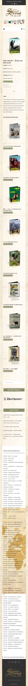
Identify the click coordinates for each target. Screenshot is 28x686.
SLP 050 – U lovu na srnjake (9, 580)
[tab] (14, 91)
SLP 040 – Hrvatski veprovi (9, 555)
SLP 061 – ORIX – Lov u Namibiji (10, 609)
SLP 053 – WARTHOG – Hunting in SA (12, 588)
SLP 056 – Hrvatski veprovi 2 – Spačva (12, 596)
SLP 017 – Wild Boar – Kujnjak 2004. (11, 497)
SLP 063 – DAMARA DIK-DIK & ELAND (12, 613)
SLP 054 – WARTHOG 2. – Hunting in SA (12, 590)
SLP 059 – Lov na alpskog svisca (10, 605)
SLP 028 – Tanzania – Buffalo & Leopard (12, 522)
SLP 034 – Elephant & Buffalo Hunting (12, 538)
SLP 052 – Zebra (7, 584)
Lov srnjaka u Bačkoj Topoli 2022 (11, 426)
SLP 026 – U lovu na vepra (9, 516)
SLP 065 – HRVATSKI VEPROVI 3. (11, 619)
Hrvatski (15, 1)
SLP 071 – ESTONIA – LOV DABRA (11, 638)
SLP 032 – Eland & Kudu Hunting (11, 532)
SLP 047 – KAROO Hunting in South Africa (13, 572)
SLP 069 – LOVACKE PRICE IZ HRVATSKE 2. (13, 632)
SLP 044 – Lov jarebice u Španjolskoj (12, 563)
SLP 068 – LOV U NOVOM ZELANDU (11, 629)
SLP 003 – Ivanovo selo (8, 458)
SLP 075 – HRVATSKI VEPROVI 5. (11, 646)
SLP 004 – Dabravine (8, 460)
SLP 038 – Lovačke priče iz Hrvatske (11, 551)
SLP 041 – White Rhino (8, 557)
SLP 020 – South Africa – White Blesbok (12, 503)
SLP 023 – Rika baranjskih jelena (11, 509)
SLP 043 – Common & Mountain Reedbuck (13, 561)
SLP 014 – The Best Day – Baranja (11, 489)
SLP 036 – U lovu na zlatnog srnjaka (11, 545)
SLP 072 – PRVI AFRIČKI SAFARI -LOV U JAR (13, 640)
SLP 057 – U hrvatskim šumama (10, 598)
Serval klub (9, 1)
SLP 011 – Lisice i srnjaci (9, 478)
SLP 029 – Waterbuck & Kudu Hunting (12, 524)
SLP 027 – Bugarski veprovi (9, 518)
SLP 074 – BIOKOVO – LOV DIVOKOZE (12, 644)
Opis (14, 91)
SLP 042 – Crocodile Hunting (10, 559)
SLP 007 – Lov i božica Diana (10, 470)
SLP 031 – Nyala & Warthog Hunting (12, 530)
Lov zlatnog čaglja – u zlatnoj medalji (12, 430)
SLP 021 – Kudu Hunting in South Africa (12, 505)
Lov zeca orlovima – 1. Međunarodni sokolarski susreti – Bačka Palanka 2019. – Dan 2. (13, 436)
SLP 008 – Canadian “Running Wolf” (12, 472)
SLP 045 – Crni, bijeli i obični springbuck (12, 565)
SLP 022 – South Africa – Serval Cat (11, 507)
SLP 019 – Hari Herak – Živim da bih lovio (13, 501)
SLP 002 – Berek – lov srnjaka (10, 456)
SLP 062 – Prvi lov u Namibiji (10, 611)
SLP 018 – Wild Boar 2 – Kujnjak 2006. (12, 499)
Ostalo (9, 86)
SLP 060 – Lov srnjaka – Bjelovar (11, 607)
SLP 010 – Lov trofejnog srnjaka (11, 476)
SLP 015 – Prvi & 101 (8, 491)
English (19, 1)
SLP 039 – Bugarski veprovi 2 (10, 553)
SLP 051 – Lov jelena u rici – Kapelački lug (13, 582)
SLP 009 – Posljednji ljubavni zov (11, 474)
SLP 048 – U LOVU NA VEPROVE (10, 574)
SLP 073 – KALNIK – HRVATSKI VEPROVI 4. (13, 642)
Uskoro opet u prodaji (8, 81)
